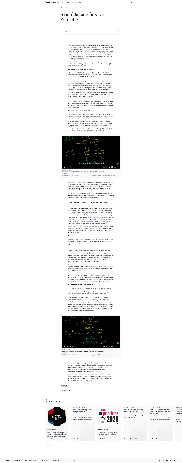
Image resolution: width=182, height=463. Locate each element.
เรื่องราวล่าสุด (60, 2)
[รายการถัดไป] (50, 445)
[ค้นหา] (131, 2)
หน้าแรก (62, 8)
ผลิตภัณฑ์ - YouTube (66, 390)
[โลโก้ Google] (7, 460)
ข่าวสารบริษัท (78, 2)
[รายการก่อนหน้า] (46, 445)
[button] (118, 31)
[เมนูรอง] (135, 2)
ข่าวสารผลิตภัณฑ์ (69, 2)
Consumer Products (79, 8)
